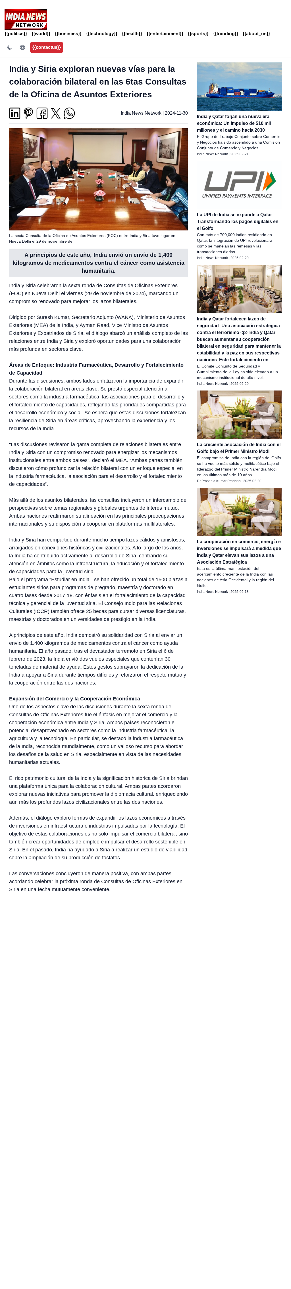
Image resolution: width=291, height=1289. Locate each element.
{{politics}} (16, 33)
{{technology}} (101, 33)
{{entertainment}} (165, 33)
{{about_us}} (256, 33)
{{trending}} (225, 33)
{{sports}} (198, 33)
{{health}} (132, 33)
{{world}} (41, 33)
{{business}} (68, 33)
